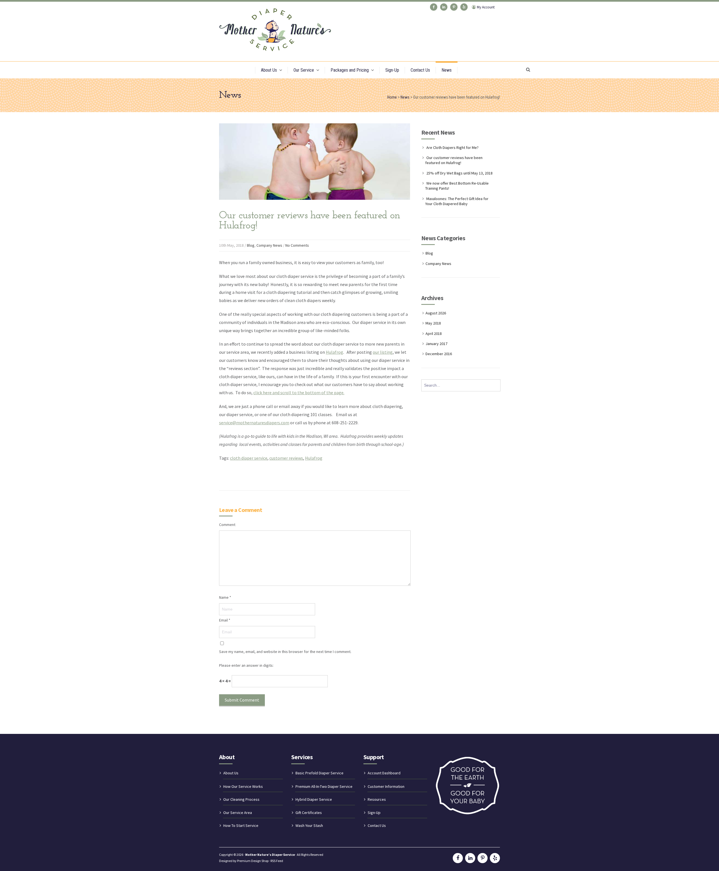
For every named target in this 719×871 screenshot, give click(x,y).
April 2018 (434, 333)
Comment (227, 524)
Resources (377, 799)
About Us (269, 70)
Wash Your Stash (309, 825)
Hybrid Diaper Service (313, 799)
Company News (269, 245)
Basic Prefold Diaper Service (319, 772)
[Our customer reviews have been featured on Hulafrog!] (314, 205)
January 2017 (436, 343)
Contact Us (420, 70)
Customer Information (386, 786)
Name (225, 597)
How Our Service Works (243, 786)
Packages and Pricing (350, 70)
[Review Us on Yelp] (464, 7)
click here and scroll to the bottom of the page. (298, 392)
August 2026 (436, 313)
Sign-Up (392, 70)
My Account (486, 7)
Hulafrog (334, 352)
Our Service (303, 70)
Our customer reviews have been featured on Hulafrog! (454, 160)
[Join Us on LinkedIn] (443, 7)
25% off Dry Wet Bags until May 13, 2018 (459, 173)
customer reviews (286, 458)
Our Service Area (237, 812)
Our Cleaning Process (241, 799)
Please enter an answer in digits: (246, 665)
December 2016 (439, 353)
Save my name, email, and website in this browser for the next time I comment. (285, 651)
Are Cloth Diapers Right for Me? (452, 147)
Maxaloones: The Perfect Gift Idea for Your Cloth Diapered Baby (456, 201)
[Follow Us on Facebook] (433, 7)
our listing (383, 352)
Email (224, 620)
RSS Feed (276, 861)
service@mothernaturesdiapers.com (254, 422)
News (447, 70)
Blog (250, 245)
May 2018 (433, 323)
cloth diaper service (248, 458)
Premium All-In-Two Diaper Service (323, 786)
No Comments (297, 245)
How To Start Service (240, 825)
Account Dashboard (384, 772)
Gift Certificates (308, 812)
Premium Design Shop (253, 861)
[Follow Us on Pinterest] (454, 7)
